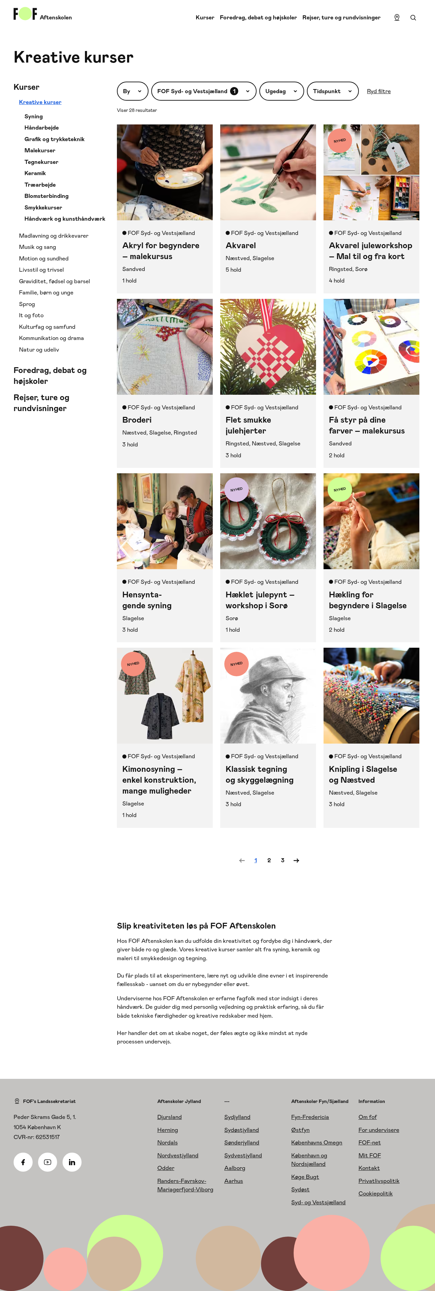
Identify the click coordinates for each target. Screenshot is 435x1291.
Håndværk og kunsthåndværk (64, 218)
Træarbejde (40, 184)
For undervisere (379, 1130)
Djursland (169, 1117)
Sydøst (300, 1189)
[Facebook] (23, 1162)
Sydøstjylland (241, 1130)
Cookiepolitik (376, 1193)
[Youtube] (47, 1162)
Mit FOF (370, 1155)
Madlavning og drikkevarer (53, 235)
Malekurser (39, 150)
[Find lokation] (397, 18)
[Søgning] (413, 18)
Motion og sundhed (44, 258)
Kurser (205, 17)
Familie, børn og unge (46, 292)
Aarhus (233, 1181)
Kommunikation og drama (51, 338)
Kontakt (369, 1168)
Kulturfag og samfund (47, 326)
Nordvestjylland (177, 1155)
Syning (33, 116)
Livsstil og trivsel (41, 269)
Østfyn (300, 1130)
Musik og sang (37, 247)
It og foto (31, 315)
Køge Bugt (305, 1176)
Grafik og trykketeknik (54, 139)
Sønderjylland (241, 1142)
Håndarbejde (41, 127)
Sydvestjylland (243, 1155)
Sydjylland (237, 1117)
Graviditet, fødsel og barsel (54, 281)
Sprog (27, 304)
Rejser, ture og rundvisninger (341, 17)
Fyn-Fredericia (310, 1117)
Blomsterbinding (46, 196)
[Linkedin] (72, 1162)
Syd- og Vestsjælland (318, 1202)
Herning (167, 1130)
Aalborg (234, 1168)
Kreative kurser (40, 102)
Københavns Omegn (316, 1142)
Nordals (167, 1142)
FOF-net (370, 1142)
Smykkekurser (43, 207)
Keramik (35, 173)
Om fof (368, 1117)
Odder (165, 1168)
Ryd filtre (379, 91)
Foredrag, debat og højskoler (258, 17)
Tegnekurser (41, 162)
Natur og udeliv (39, 349)
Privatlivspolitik (379, 1181)
